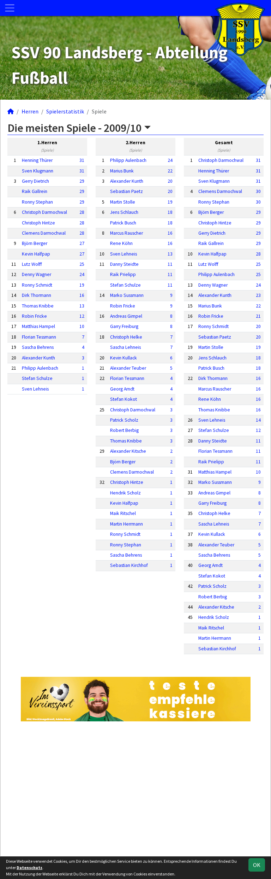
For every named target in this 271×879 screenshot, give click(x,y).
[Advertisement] (135, 787)
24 (81, 274)
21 (258, 316)
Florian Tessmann (39, 337)
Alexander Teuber (128, 368)
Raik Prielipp (123, 274)
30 (258, 191)
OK (256, 864)
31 (81, 160)
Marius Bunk (122, 171)
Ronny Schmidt (37, 285)
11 (170, 264)
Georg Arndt (122, 389)
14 (258, 420)
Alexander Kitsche (128, 451)
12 (81, 316)
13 (81, 306)
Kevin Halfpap (36, 254)
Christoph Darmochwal (44, 212)
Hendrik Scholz (125, 493)
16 (81, 295)
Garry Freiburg (124, 326)
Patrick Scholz (124, 420)
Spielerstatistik (65, 111)
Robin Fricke (34, 316)
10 (81, 326)
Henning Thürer (37, 160)
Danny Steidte (124, 264)
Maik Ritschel (123, 513)
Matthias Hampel (38, 326)
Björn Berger (34, 243)
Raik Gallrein (34, 191)
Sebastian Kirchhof (129, 565)
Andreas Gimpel (126, 316)
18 (170, 212)
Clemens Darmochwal (44, 233)
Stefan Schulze (37, 378)
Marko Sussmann (127, 295)
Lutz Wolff (32, 264)
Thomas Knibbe (38, 306)
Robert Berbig (124, 430)
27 (81, 243)
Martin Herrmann (126, 524)
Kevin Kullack (123, 358)
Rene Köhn (121, 243)
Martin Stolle (122, 202)
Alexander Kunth (38, 358)
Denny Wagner (36, 274)
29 (81, 181)
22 (170, 171)
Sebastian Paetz (126, 191)
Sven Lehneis (35, 389)
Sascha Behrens (38, 347)
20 (170, 181)
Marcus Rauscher (126, 233)
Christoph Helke (126, 337)
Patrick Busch (123, 223)
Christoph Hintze (38, 223)
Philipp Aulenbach (40, 368)
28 (81, 212)
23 (258, 295)
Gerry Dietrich (35, 181)
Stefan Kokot (123, 399)
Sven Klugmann (37, 171)
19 (81, 285)
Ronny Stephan (37, 202)
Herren (30, 111)
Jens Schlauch (124, 212)
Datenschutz (29, 867)
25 (81, 264)
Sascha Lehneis (125, 347)
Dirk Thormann (36, 295)
